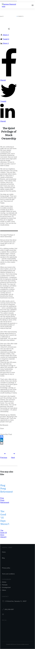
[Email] (8, 442)
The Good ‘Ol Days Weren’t (3, 533)
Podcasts (4, 585)
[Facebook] (8, 436)
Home (4, 552)
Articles (4, 582)
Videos (4, 590)
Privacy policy (6, 568)
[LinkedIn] (8, 439)
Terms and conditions (8, 574)
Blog (3, 558)
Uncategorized (6, 587)
